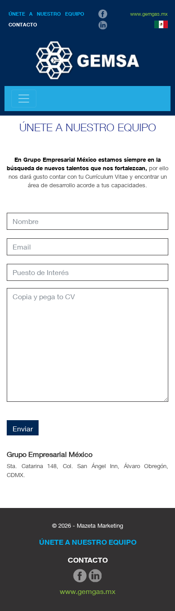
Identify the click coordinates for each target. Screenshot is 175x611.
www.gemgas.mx (149, 14)
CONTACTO (23, 24)
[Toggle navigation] (23, 99)
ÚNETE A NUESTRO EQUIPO (46, 14)
